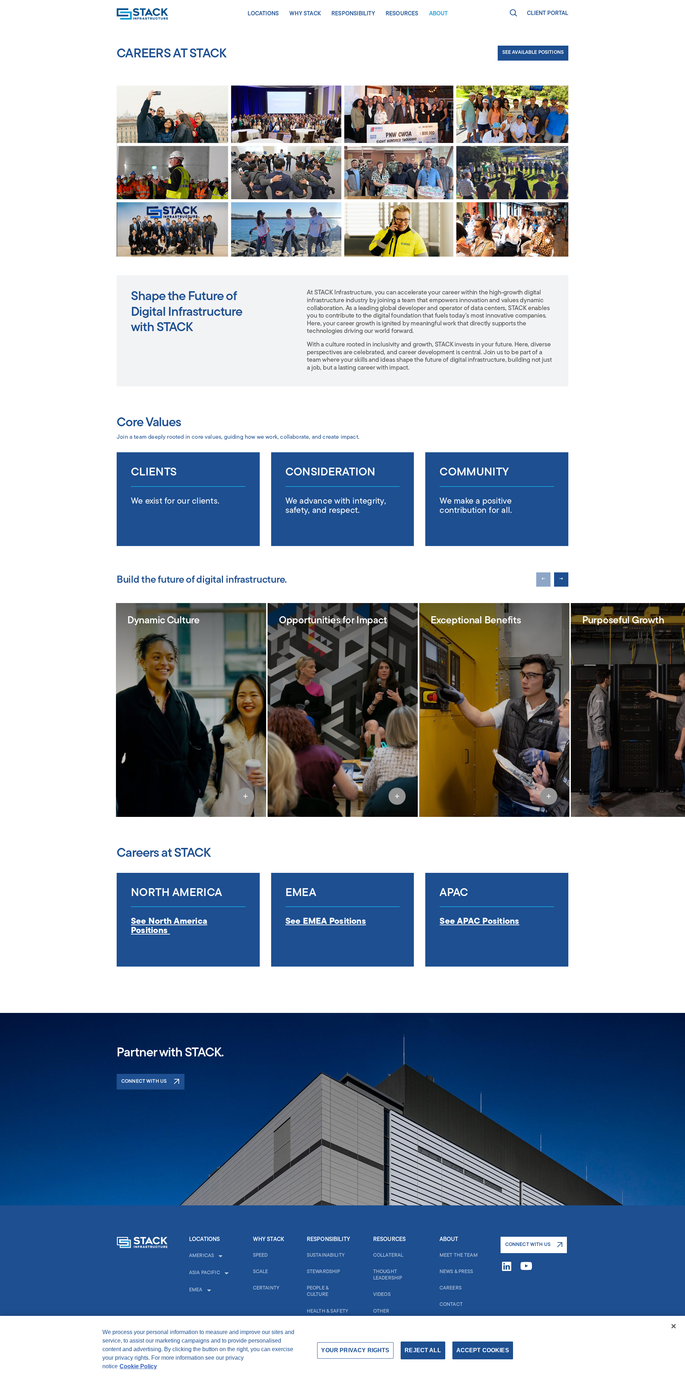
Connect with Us (144, 1081)
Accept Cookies (482, 1350)
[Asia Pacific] (226, 1273)
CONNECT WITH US (527, 1244)
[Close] (673, 1326)
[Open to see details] (245, 796)
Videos (382, 1294)
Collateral (388, 1255)
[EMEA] (208, 1290)
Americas (201, 1255)
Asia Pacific (204, 1273)
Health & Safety (327, 1311)
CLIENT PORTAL (547, 13)
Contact (451, 1304)
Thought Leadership (387, 1275)
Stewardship (323, 1272)
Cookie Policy (138, 1366)
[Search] (513, 14)
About (438, 14)
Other (381, 1311)
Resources (402, 14)
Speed (260, 1255)
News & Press (456, 1272)
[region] (342, 1350)
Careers (451, 1288)
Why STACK (305, 14)
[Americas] (219, 1256)
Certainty (266, 1288)
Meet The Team (459, 1255)
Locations (263, 14)
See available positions (533, 52)
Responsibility (353, 14)
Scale (260, 1272)
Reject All (423, 1350)
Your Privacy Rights (355, 1350)
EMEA (196, 1290)
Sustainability (326, 1255)
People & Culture (318, 1291)
